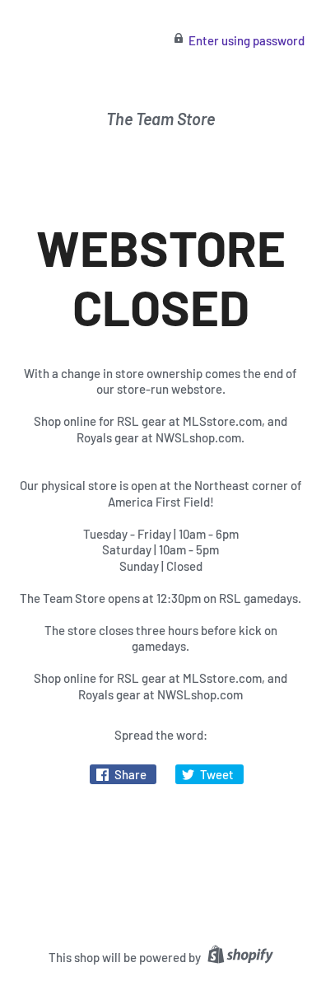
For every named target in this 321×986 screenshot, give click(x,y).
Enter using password (246, 40)
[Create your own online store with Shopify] (238, 957)
